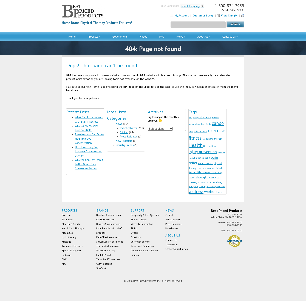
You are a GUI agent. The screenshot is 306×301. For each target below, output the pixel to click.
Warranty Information (142, 224)
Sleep (191, 177)
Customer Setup (203, 15)
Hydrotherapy (69, 237)
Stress (200, 182)
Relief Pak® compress (108, 237)
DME (64, 259)
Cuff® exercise (104, 263)
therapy (203, 186)
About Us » (203, 36)
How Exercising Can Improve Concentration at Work (88, 151)
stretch (207, 182)
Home (72, 36)
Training (212, 186)
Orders (134, 232)
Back (190, 117)
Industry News (128, 128)
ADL (64, 263)
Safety (219, 172)
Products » (94, 36)
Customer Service (140, 241)
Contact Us (171, 240)
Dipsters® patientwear (108, 224)
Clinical (124, 132)
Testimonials (171, 244)
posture (200, 168)
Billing (134, 228)
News (119, 123)
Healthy (207, 146)
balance (206, 117)
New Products (124, 140)
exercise (216, 130)
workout (210, 191)
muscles (200, 157)
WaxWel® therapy (105, 250)
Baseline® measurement (109, 215)
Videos (143, 36)
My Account (181, 15)
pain (207, 158)
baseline (200, 124)
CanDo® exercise (105, 219)
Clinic (197, 131)
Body (208, 124)
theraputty (193, 186)
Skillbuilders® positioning (109, 241)
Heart (214, 146)
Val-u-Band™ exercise (108, 259)
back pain (197, 117)
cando (218, 123)
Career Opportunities (176, 249)
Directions (136, 237)
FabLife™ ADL (103, 255)
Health (196, 145)
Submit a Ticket (139, 219)
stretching (216, 182)
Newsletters (171, 228)
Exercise (66, 215)
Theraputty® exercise (107, 246)
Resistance (211, 172)
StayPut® (101, 268)
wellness (196, 191)
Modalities (67, 232)
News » (180, 36)
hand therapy (215, 138)
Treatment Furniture (72, 246)
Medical (192, 158)
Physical (209, 163)
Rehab (219, 168)
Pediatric (66, 255)
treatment (220, 186)
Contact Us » (230, 36)
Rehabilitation (198, 172)
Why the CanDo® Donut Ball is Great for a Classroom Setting (89, 164)
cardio (191, 131)
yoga (220, 192)
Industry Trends (125, 145)
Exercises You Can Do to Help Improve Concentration (89, 139)
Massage (221, 152)
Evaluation (67, 219)
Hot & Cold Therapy (73, 228)
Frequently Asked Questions (145, 215)
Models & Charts (71, 224)
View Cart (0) (228, 15)
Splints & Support (71, 250)
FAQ (161, 36)
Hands (205, 138)
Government (119, 36)
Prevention (210, 168)
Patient (201, 163)
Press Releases (129, 136)
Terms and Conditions (142, 246)
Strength (201, 177)
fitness (195, 138)
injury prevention (203, 151)
